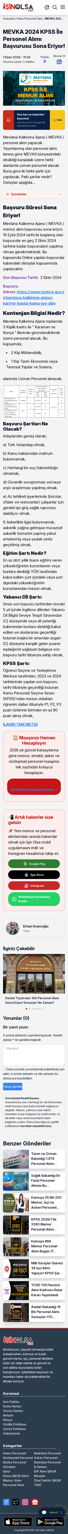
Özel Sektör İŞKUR (47, 1480)
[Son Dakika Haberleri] (47, 7)
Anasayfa (9, 18)
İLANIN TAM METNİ (20, 724)
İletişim (8, 1415)
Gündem (9, 1467)
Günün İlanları (13, 1411)
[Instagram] (25, 1502)
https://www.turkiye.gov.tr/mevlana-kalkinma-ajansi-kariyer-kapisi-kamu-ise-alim (33, 298)
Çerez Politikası (14, 1429)
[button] (60, 973)
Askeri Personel (46, 1458)
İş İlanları (40, 1467)
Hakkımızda (11, 1433)
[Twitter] (15, 1502)
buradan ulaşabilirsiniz (35, 1126)
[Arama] (55, 7)
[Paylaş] (44, 61)
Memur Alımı (12, 1480)
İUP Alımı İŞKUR (45, 1471)
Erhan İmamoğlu (35, 926)
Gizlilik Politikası (14, 1424)
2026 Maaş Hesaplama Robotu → (34, 789)
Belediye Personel (47, 1453)
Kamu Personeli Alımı (29, 18)
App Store (37, 874)
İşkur (6, 1471)
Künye (7, 1420)
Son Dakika (11, 1402)
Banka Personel (14, 1462)
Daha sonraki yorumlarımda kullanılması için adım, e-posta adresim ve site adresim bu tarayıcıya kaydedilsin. (33, 1073)
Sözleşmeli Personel (18, 1458)
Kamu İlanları (12, 1406)
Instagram (37, 885)
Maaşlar (40, 1476)
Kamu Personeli (14, 1453)
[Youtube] (35, 1502)
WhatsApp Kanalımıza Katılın (34, 899)
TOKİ (37, 1485)
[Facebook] (6, 1502)
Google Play (37, 863)
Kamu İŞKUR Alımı (16, 1476)
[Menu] (62, 7)
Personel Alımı (13, 1485)
